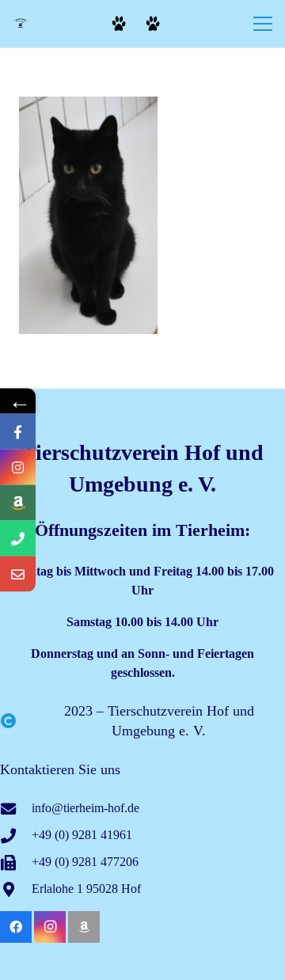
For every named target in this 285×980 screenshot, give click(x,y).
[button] (263, 23)
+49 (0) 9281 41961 (82, 834)
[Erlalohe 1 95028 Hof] (16, 889)
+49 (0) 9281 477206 (85, 861)
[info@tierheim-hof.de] (16, 808)
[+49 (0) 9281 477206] (16, 862)
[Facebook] (16, 927)
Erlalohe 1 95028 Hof (86, 888)
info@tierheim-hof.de (85, 808)
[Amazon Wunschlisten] (84, 927)
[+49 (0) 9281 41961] (16, 835)
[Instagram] (50, 927)
